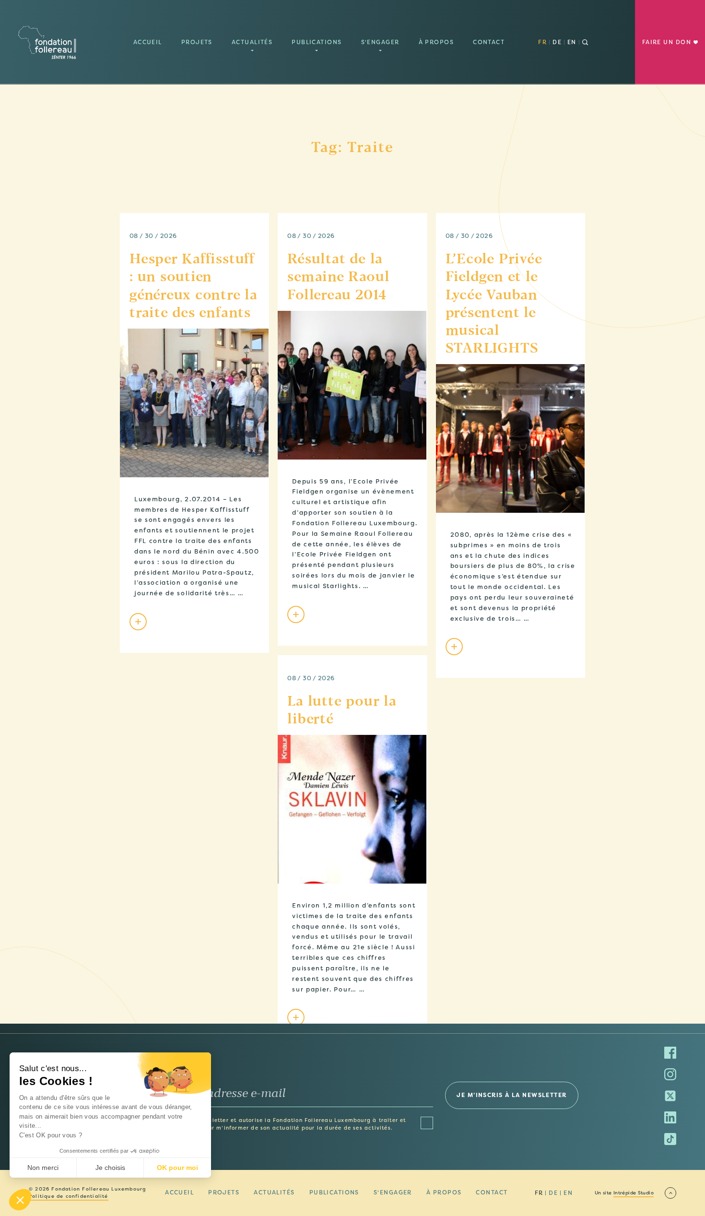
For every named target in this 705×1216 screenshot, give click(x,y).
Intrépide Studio (633, 1193)
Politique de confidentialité (68, 1196)
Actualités (252, 42)
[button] (20, 1199)
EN (571, 42)
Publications (316, 42)
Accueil (147, 42)
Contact (489, 42)
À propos (436, 42)
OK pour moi (177, 1167)
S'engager (380, 42)
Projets (196, 42)
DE (557, 42)
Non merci (43, 1167)
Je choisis (110, 1167)
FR (542, 42)
